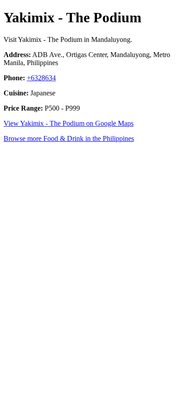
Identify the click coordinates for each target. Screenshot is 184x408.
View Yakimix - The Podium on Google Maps (69, 123)
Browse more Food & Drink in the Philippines (69, 138)
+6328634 (41, 78)
